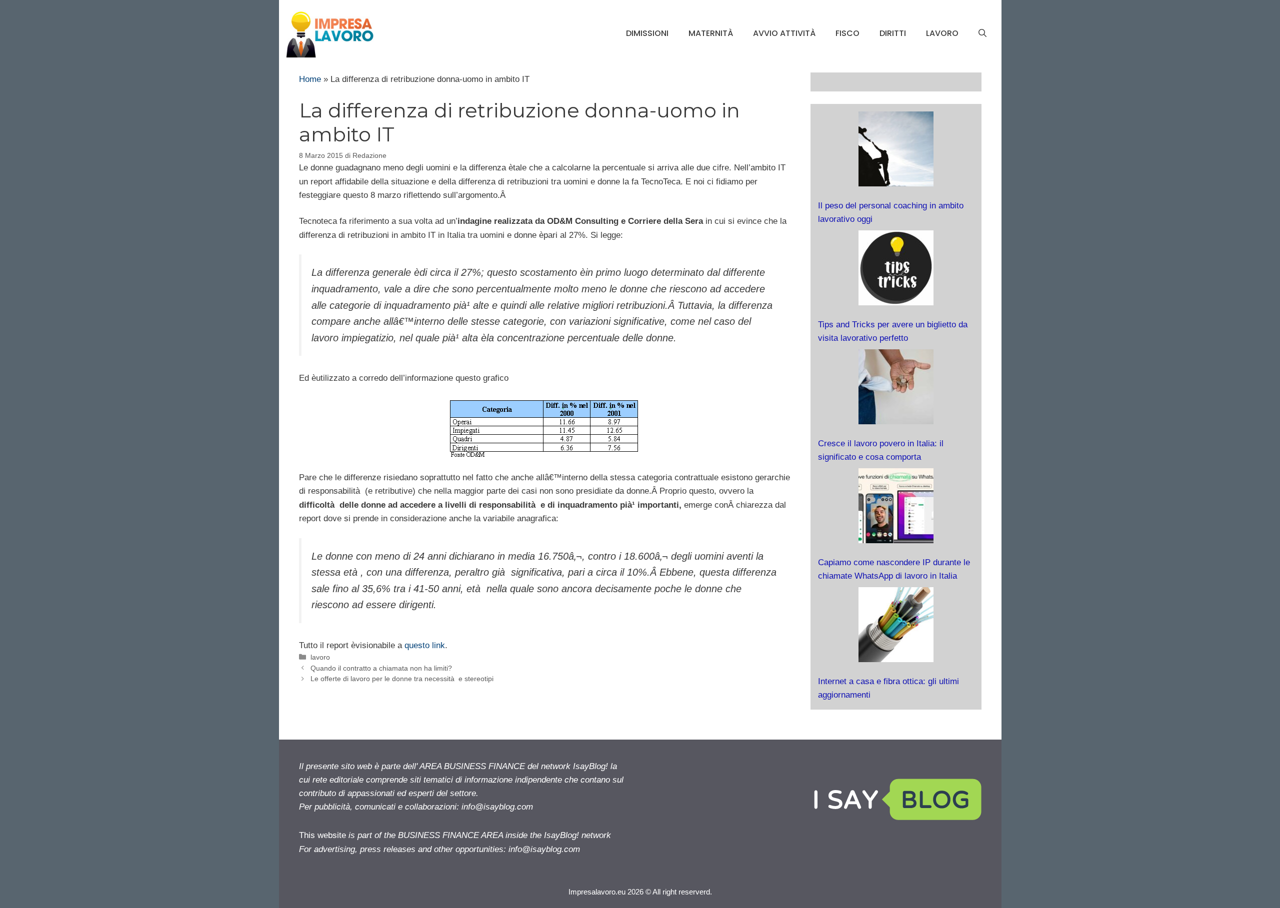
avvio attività (784, 33)
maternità (710, 33)
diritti (893, 33)
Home (310, 79)
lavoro (942, 33)
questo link (424, 645)
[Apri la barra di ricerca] (982, 33)
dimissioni (647, 33)
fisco (848, 33)
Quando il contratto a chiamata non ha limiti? (381, 668)
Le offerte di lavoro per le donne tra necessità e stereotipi (402, 679)
